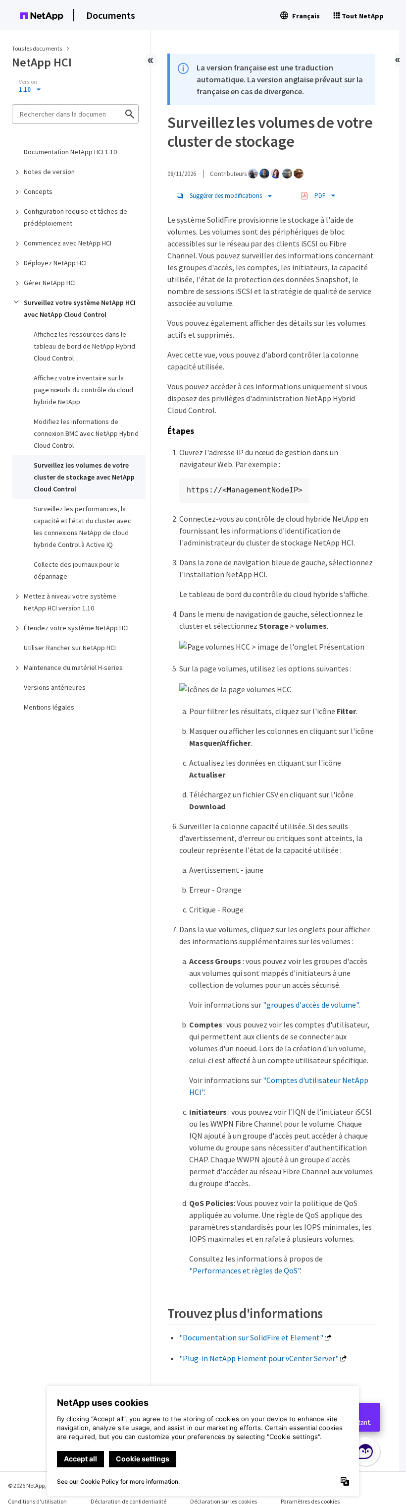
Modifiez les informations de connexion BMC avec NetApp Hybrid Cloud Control (86, 433)
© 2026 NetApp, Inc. (32, 1485)
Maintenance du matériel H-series (73, 667)
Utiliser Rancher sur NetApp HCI (70, 647)
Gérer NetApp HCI (50, 282)
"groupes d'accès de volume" (310, 1005)
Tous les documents (37, 48)
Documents (110, 15)
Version (28, 82)
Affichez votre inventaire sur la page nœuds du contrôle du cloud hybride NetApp (83, 389)
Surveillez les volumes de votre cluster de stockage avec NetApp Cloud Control (84, 477)
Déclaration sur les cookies (223, 1501)
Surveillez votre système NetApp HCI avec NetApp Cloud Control (80, 308)
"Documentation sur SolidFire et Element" (251, 1337)
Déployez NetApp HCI (55, 262)
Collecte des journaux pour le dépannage (77, 570)
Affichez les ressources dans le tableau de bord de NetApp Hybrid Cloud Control (84, 346)
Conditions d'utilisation (37, 1501)
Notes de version (49, 171)
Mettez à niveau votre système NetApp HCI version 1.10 (70, 602)
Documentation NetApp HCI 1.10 (70, 151)
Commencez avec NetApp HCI (67, 243)
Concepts (38, 191)
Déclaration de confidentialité (128, 1501)
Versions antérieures (55, 687)
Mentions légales (49, 707)
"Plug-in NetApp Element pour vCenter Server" (259, 1358)
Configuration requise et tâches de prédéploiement (75, 217)
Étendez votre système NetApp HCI (76, 627)
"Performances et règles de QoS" (244, 1270)
